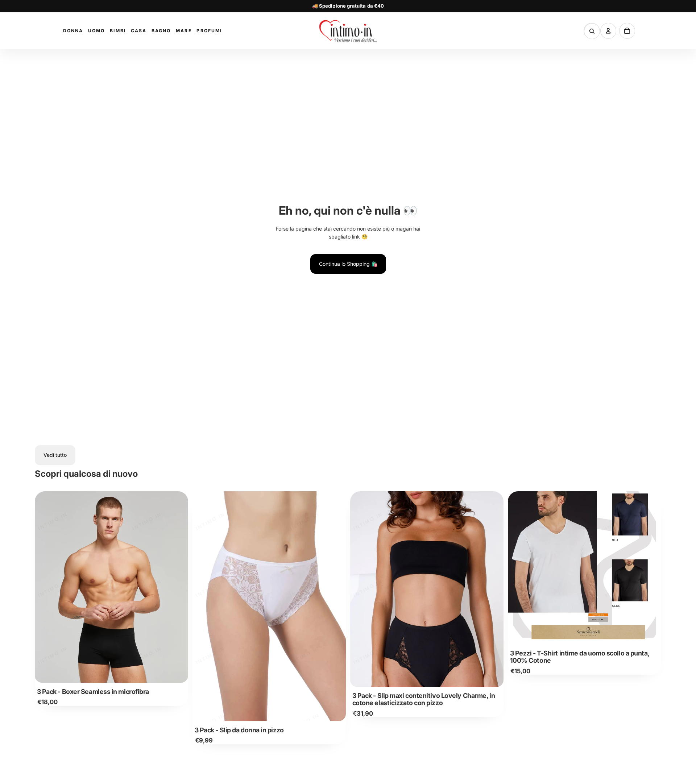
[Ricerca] (592, 31)
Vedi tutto (55, 455)
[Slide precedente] (46, 587)
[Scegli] (176, 671)
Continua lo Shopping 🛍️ (348, 264)
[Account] (608, 31)
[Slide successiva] (177, 587)
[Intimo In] (348, 30)
